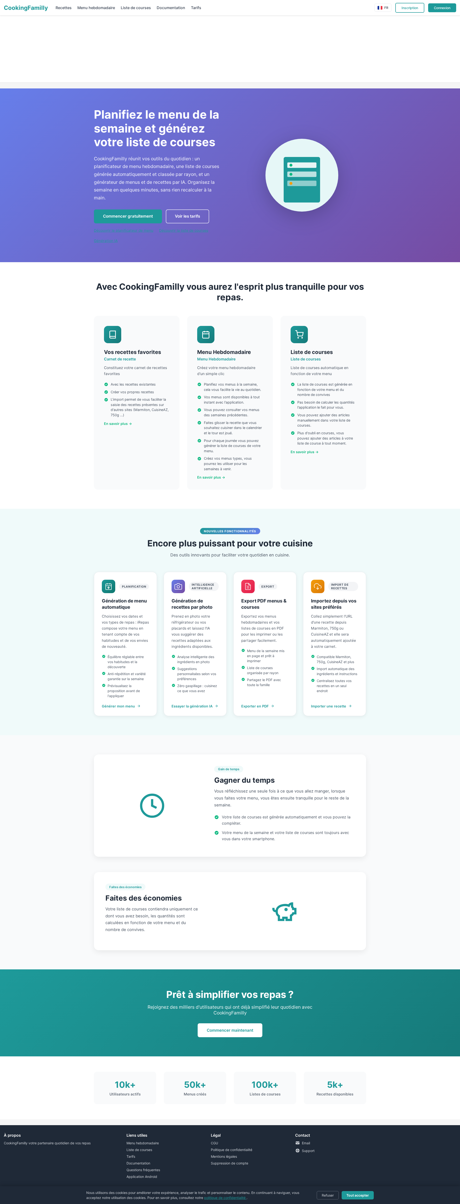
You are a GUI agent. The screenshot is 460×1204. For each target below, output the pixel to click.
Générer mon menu (118, 706)
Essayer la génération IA (192, 706)
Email (306, 1143)
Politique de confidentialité (231, 1150)
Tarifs (196, 7)
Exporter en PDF (255, 706)
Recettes (64, 7)
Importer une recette (328, 706)
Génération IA (106, 240)
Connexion (442, 8)
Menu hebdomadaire (96, 7)
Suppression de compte (229, 1163)
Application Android (141, 1177)
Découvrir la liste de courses (183, 230)
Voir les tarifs (187, 216)
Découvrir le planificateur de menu (123, 230)
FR (386, 8)
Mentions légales (224, 1156)
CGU (214, 1143)
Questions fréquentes (143, 1170)
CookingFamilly (26, 7)
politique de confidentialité (225, 1198)
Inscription (410, 8)
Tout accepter (357, 1195)
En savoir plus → (118, 424)
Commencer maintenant (230, 1030)
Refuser (328, 1195)
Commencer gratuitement (128, 216)
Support (308, 1151)
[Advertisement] (144, 48)
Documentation (171, 7)
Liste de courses (136, 7)
